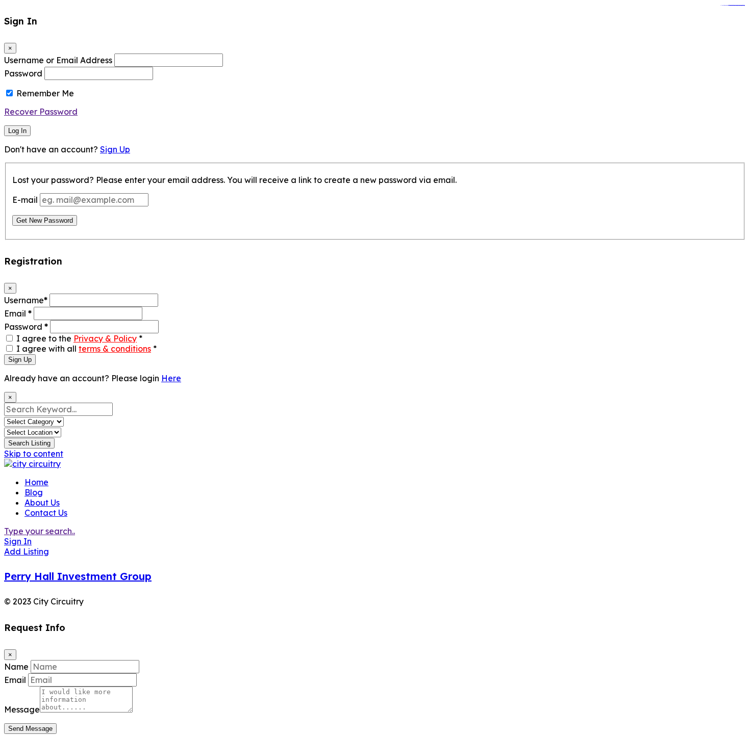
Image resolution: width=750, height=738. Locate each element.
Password (23, 73)
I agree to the (79, 338)
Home (36, 482)
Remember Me (45, 93)
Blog (33, 492)
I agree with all (86, 349)
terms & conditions (115, 349)
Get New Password (44, 220)
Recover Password (41, 112)
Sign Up (115, 149)
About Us (42, 502)
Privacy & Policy (105, 338)
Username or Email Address (58, 60)
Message (22, 709)
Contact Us (45, 513)
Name (16, 667)
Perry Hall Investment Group (78, 576)
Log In (17, 131)
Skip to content (33, 454)
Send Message (30, 728)
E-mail (25, 200)
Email (18, 313)
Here (171, 378)
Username (25, 300)
